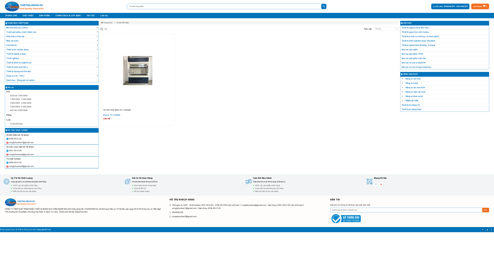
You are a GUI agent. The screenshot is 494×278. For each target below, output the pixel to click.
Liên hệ (104, 15)
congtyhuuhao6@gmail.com (21, 154)
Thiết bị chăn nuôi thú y (17, 67)
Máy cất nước (12, 41)
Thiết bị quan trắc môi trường (415, 32)
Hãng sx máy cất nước (415, 92)
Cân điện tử (11, 45)
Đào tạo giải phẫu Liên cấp (414, 58)
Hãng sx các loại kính (415, 87)
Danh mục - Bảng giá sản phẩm (20, 80)
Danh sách (106, 29)
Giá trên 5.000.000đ (19, 110)
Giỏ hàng (480, 6)
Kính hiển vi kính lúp (15, 36)
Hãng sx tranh (411, 83)
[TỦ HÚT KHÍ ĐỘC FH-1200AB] (137, 70)
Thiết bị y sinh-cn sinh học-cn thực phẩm (420, 36)
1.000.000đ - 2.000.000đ (20, 99)
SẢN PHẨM (44, 15)
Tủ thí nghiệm (12, 58)
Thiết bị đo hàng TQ (411, 105)
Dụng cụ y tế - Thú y (15, 76)
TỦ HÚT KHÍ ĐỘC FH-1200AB (117, 110)
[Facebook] (482, 229)
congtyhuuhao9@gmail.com (21, 166)
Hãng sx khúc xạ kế (414, 96)
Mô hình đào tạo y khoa (17, 28)
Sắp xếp (368, 29)
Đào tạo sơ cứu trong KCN (413, 63)
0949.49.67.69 (15, 163)
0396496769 (449, 6)
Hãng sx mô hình (413, 79)
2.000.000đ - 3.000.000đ (20, 103)
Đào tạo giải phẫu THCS (412, 54)
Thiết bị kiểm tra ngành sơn (18, 63)
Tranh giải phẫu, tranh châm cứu (21, 32)
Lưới (102, 29)
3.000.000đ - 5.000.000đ (20, 107)
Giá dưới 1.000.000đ (19, 96)
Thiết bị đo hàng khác (412, 109)
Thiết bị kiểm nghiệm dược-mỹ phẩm (418, 41)
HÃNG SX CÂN (411, 101)
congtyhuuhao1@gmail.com (21, 142)
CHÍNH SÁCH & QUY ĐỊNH (68, 15)
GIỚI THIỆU (28, 15)
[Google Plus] (491, 229)
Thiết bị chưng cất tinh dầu (18, 71)
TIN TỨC (90, 15)
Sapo (49, 230)
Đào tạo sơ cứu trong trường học (416, 67)
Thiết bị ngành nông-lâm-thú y (415, 28)
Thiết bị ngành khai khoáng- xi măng (418, 45)
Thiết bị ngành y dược (16, 54)
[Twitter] (487, 229)
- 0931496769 (461, 6)
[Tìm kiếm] (323, 6)
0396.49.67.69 (15, 139)
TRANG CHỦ (11, 15)
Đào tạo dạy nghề (410, 50)
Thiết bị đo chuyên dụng (17, 50)
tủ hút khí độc (16, 124)
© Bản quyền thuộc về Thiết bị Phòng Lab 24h (17, 230)
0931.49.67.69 (15, 151)
